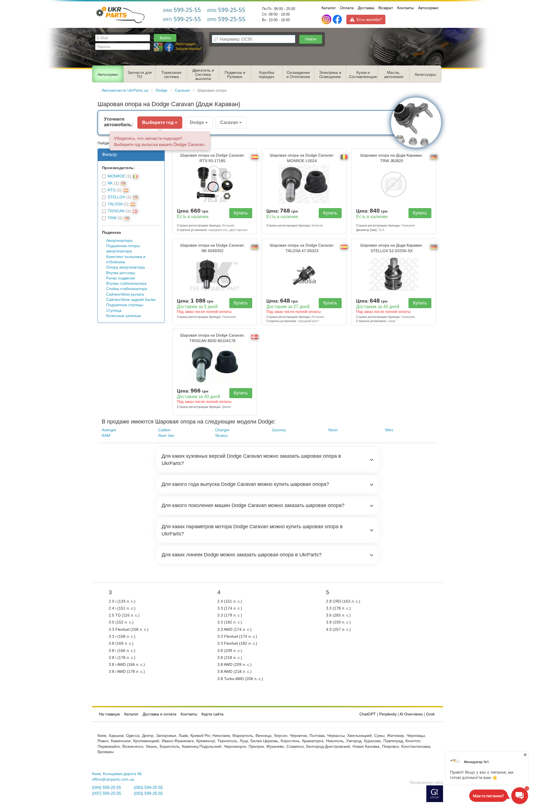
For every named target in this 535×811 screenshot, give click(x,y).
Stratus (221, 435)
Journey (279, 430)
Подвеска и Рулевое (235, 74)
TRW (112, 218)
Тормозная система (171, 74)
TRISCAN (116, 211)
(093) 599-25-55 (148, 793)
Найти (310, 39)
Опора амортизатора (125, 267)
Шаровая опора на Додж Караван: (391, 158)
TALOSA (115, 204)
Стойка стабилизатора (126, 289)
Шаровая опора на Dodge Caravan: (212, 158)
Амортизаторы (119, 240)
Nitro (389, 430)
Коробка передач (266, 74)
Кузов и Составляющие (363, 74)
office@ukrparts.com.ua (113, 779)
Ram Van (166, 435)
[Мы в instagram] (327, 19)
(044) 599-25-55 (106, 787)
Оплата (347, 8)
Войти (165, 38)
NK (110, 183)
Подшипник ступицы (124, 305)
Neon (333, 430)
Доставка (366, 8)
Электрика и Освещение (330, 74)
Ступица (113, 310)
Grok (430, 714)
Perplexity (388, 714)
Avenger (109, 430)
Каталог (329, 8)
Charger (222, 430)
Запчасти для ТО (139, 74)
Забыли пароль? (189, 49)
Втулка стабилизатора (126, 283)
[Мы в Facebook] (337, 19)
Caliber (164, 430)
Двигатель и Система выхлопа (203, 74)
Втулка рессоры (120, 273)
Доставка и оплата (159, 714)
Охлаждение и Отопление (298, 74)
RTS (111, 190)
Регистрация (186, 44)
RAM (106, 435)
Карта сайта (212, 714)
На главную (109, 714)
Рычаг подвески (120, 278)
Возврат (385, 8)
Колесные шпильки (123, 316)
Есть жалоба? (369, 19)
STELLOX (116, 197)
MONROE (116, 176)
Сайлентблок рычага (125, 294)
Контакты (405, 8)
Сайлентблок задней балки (130, 300)
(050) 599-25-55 (148, 787)
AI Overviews (411, 714)
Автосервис (428, 8)
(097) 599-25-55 (106, 793)
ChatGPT (367, 714)
